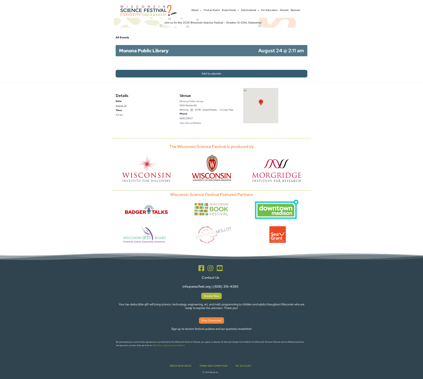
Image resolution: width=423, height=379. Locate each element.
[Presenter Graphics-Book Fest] (211, 202)
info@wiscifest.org (196, 286)
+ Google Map (225, 109)
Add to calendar (211, 73)
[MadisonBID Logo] (276, 201)
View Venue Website (190, 122)
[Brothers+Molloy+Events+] (213, 222)
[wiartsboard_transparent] (144, 226)
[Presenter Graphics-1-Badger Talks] (146, 202)
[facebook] (201, 268)
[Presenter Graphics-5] (277, 227)
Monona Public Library (191, 101)
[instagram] (210, 268)
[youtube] (220, 268)
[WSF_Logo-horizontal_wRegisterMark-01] (148, 3)
